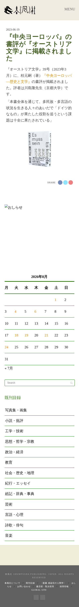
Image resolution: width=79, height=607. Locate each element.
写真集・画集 (16, 410)
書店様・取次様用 (45, 586)
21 (46, 335)
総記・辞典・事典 (19, 494)
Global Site (39, 590)
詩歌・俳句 (14, 525)
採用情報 (64, 586)
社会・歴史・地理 (19, 473)
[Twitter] (42, 596)
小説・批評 (14, 421)
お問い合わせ (24, 586)
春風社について (12, 583)
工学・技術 (14, 431)
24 (6, 347)
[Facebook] (36, 596)
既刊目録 (30, 583)
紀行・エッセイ (18, 483)
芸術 (8, 504)
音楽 (8, 535)
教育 (8, 462)
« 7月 (9, 368)
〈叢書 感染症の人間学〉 (53, 583)
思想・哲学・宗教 (19, 442)
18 (16, 335)
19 (26, 335)
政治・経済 (14, 452)
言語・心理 (14, 515)
